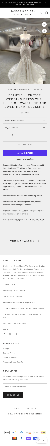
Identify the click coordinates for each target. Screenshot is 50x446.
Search (6, 349)
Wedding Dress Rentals (13, 362)
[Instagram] (10, 334)
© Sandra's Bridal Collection (25, 414)
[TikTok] (16, 334)
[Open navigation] (3, 13)
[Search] (42, 13)
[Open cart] (46, 13)
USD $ (16, 408)
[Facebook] (4, 334)
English (30, 408)
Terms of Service (10, 357)
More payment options (25, 159)
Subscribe (13, 395)
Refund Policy (9, 353)
